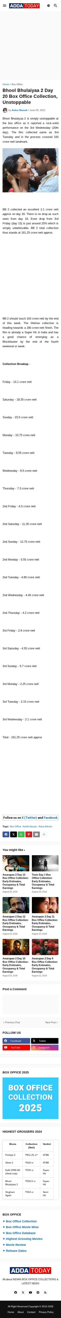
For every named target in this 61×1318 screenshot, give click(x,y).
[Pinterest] (28, 834)
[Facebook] (6, 834)
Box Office (17, 84)
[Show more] (44, 834)
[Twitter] (13, 834)
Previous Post (12, 1022)
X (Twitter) (29, 817)
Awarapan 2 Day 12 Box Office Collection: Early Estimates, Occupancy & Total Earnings (16, 923)
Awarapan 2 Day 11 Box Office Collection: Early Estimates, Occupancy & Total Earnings (45, 923)
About (20, 1312)
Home (6, 84)
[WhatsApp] (21, 834)
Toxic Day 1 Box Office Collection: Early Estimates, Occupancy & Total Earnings (43, 881)
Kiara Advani (45, 826)
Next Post (50, 1022)
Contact (31, 1312)
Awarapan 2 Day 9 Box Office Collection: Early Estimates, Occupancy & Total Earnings (45, 965)
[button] (4, 6)
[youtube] (30, 1293)
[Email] (36, 834)
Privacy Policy (46, 1312)
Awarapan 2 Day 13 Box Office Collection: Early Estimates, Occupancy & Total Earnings (16, 881)
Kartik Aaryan (30, 826)
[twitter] (23, 1293)
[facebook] (15, 1293)
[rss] (45, 1293)
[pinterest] (38, 1293)
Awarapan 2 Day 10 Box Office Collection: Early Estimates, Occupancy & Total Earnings (16, 965)
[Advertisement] (30, 45)
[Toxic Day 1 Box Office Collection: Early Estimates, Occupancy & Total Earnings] (45, 863)
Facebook (51, 817)
